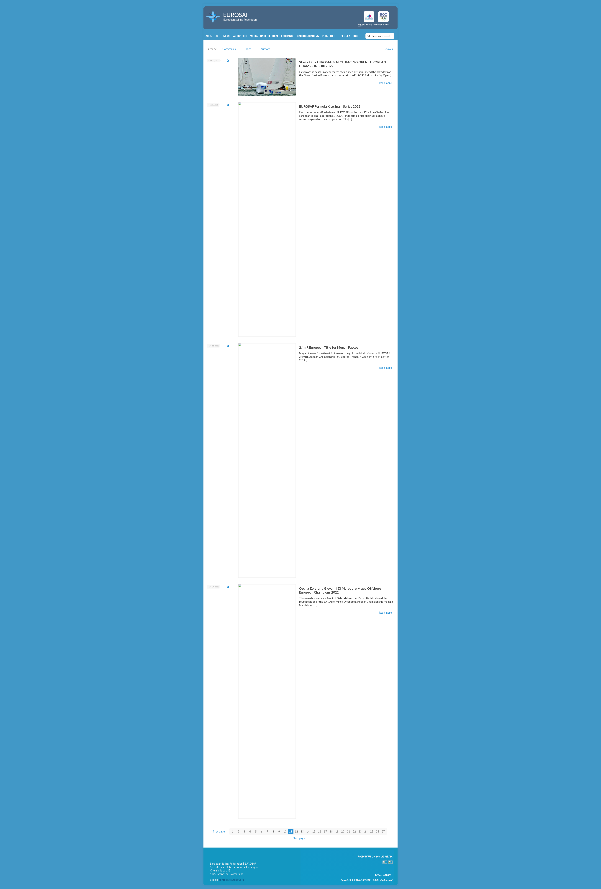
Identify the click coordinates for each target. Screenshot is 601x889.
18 (331, 831)
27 (383, 831)
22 (354, 831)
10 (284, 831)
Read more (385, 83)
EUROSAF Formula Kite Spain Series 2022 (329, 106)
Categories (229, 49)
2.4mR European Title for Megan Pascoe (329, 347)
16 (319, 831)
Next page (299, 838)
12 (296, 831)
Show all (389, 49)
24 (365, 831)
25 (371, 831)
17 (325, 831)
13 (302, 831)
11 (290, 831)
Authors (265, 49)
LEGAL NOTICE (383, 875)
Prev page (219, 831)
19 (337, 831)
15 (313, 831)
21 (348, 831)
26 (377, 831)
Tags (248, 49)
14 (308, 831)
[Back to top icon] (585, 882)
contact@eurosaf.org (231, 879)
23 (360, 831)
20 (342, 831)
